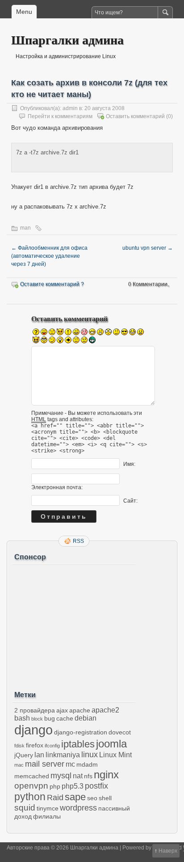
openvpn (31, 785)
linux (89, 754)
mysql (60, 775)
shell (105, 798)
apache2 (105, 710)
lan (39, 755)
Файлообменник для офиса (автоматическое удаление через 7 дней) (49, 256)
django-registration (80, 732)
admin (70, 108)
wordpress (78, 807)
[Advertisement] (73, 624)
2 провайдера (34, 710)
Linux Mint (115, 755)
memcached (31, 776)
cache (64, 718)
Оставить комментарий (135, 116)
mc (70, 764)
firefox (34, 745)
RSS (78, 541)
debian (85, 718)
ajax (62, 710)
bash (22, 718)
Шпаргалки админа (67, 39)
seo (92, 798)
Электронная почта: (57, 487)
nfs (88, 776)
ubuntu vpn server (147, 248)
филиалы (47, 816)
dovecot (120, 732)
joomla (111, 744)
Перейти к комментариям (60, 116)
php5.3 (73, 786)
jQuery (23, 755)
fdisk (19, 745)
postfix (96, 785)
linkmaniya (63, 755)
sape (75, 796)
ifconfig (52, 745)
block (37, 718)
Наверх (168, 851)
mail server (44, 764)
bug (49, 718)
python (30, 796)
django (33, 729)
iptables (78, 744)
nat (78, 776)
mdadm (87, 764)
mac (19, 765)
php (55, 786)
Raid (55, 797)
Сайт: (130, 501)
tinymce (48, 808)
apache (79, 710)
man (25, 228)
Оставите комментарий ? (52, 284)
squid (24, 807)
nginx (106, 775)
